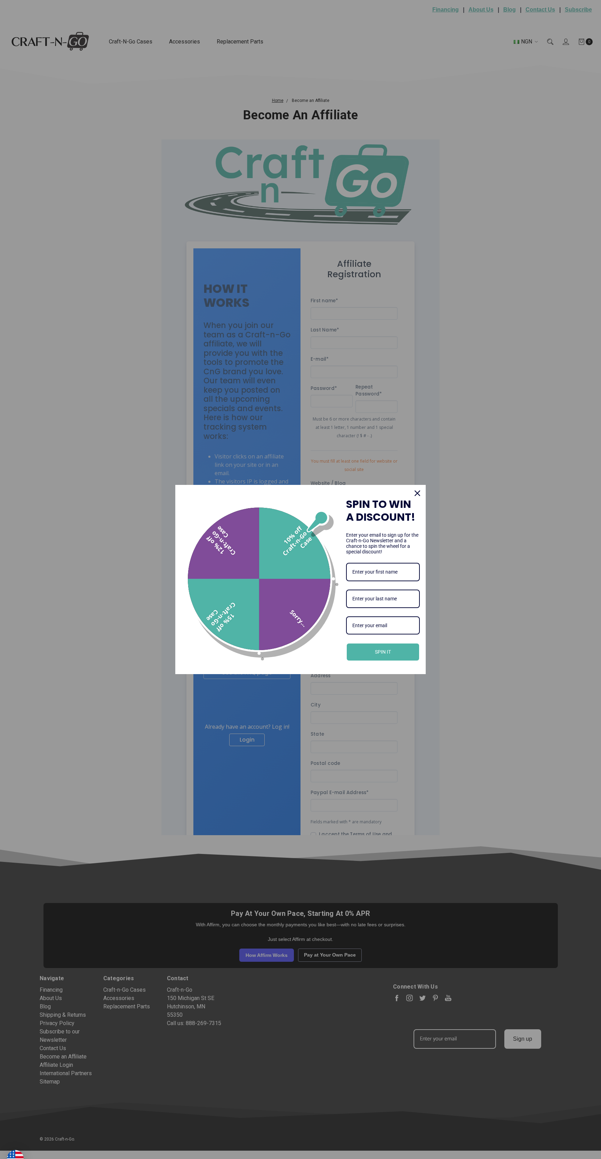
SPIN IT (383, 652)
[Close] (417, 493)
